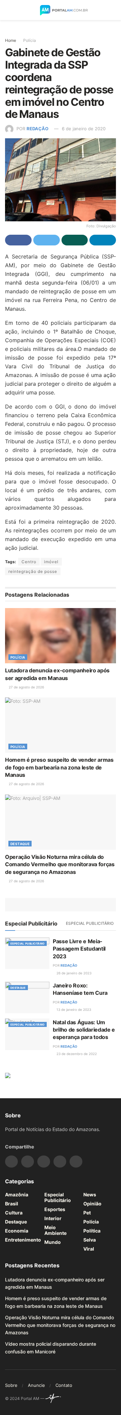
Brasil (11, 1203)
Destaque (20, 844)
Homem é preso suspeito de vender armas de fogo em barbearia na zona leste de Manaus (59, 767)
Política (91, 1231)
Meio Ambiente (55, 1230)
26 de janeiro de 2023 (73, 973)
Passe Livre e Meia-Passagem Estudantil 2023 (79, 949)
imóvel (51, 561)
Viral (88, 1249)
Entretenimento (23, 1240)
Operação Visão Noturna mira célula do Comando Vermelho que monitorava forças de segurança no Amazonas (60, 864)
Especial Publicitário (90, 923)
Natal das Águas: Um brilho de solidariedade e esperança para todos (84, 1030)
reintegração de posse (32, 571)
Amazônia (16, 1194)
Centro (29, 561)
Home (10, 40)
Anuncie (36, 1385)
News (89, 1194)
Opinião (92, 1203)
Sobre (11, 1385)
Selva (89, 1240)
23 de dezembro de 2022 (76, 1054)
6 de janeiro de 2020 (84, 128)
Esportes (54, 1209)
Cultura (14, 1212)
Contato (63, 1385)
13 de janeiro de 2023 (73, 1010)
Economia (16, 1231)
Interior (53, 1218)
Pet (87, 1212)
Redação (37, 128)
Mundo (52, 1242)
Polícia (29, 40)
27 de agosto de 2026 (26, 687)
